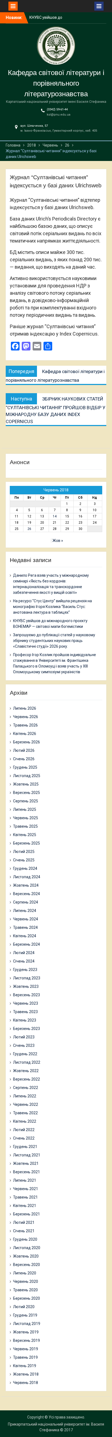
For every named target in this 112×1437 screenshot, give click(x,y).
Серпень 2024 (25, 902)
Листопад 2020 (26, 1248)
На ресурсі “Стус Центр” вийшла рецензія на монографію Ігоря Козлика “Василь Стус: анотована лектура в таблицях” (52, 606)
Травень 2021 (25, 1197)
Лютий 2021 (24, 1222)
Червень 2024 (25, 919)
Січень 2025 (24, 860)
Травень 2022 (25, 1113)
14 (55, 516)
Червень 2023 (25, 1003)
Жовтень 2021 (26, 1163)
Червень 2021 (25, 1189)
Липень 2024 (24, 910)
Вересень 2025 (26, 792)
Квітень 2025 (24, 835)
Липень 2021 (24, 1180)
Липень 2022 (24, 1096)
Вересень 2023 (26, 995)
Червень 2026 (25, 717)
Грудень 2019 (25, 1315)
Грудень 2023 (25, 969)
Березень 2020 (26, 1298)
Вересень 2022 (26, 1079)
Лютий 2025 (24, 851)
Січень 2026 (24, 759)
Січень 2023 (24, 1045)
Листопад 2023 (26, 978)
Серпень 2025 (25, 801)
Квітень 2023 (24, 1020)
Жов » (57, 540)
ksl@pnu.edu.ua (58, 114)
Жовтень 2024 (26, 885)
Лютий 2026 (24, 750)
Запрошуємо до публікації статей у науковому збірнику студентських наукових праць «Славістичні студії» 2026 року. (54, 640)
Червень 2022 (25, 1104)
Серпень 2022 (25, 1087)
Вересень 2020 (26, 1264)
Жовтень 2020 (26, 1256)
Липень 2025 (24, 809)
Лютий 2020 (24, 1307)
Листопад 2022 (26, 1062)
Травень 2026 (25, 725)
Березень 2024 (26, 944)
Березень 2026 (26, 742)
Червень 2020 (25, 1281)
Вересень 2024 (26, 894)
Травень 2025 (25, 826)
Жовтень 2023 (26, 986)
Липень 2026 (24, 708)
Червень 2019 (25, 1349)
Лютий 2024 (24, 953)
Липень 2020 (24, 1273)
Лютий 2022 (24, 1130)
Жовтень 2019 (26, 1332)
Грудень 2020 (25, 1239)
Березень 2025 (26, 843)
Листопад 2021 (26, 1155)
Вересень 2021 (26, 1172)
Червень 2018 (25, 1382)
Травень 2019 (25, 1357)
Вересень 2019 (26, 1340)
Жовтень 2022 (26, 1071)
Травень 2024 (25, 927)
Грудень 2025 (25, 767)
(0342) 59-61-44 (57, 109)
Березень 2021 (26, 1214)
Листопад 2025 (26, 776)
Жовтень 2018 (26, 1374)
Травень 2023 (25, 1012)
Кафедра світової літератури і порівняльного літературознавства (56, 83)
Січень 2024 (24, 961)
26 (29, 529)
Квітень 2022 (24, 1121)
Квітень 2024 (24, 936)
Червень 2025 (25, 818)
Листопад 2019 (26, 1323)
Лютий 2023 (24, 1037)
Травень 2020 (25, 1290)
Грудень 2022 (25, 1054)
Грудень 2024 (25, 868)
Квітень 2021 (24, 1205)
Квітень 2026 (24, 733)
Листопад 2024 (26, 877)
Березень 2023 (26, 1028)
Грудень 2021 (25, 1146)
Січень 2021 (24, 1231)
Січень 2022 (24, 1138)
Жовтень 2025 (26, 784)
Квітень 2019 (24, 1366)
